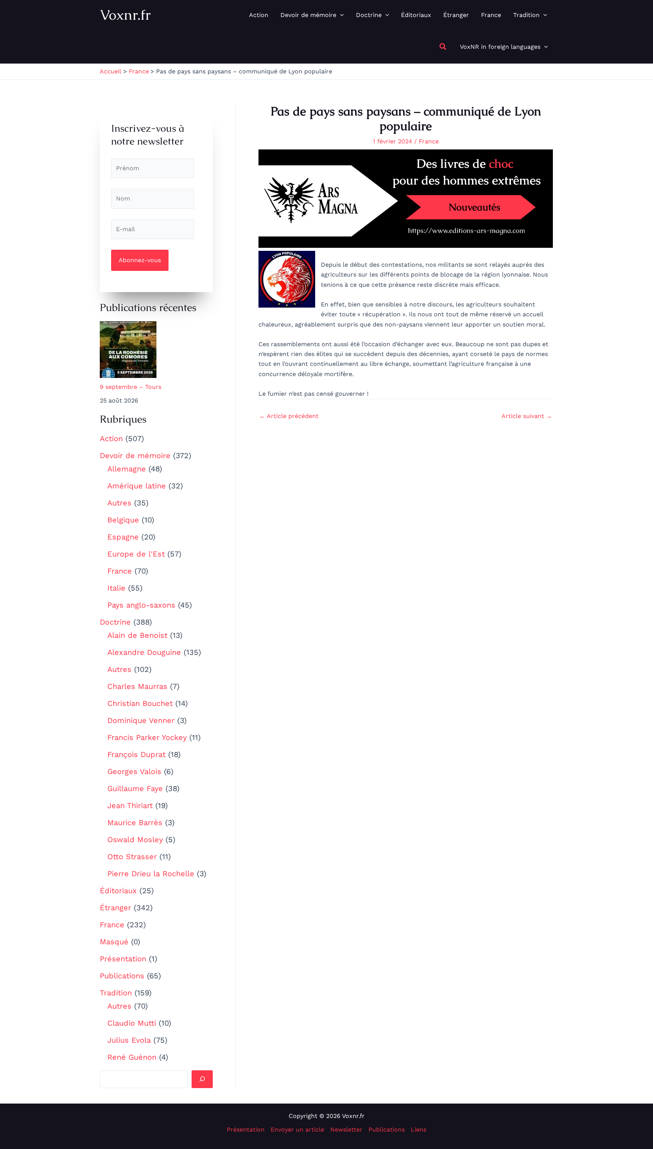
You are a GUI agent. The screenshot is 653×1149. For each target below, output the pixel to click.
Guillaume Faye (135, 788)
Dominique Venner (141, 720)
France (119, 570)
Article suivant (526, 416)
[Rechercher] (202, 1079)
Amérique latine (136, 485)
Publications (122, 975)
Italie (116, 587)
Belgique (123, 519)
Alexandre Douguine (144, 652)
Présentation (123, 958)
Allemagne (126, 468)
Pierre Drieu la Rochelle (150, 873)
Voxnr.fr (125, 15)
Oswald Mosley (135, 839)
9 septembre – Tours (130, 386)
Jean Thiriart (130, 805)
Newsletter (346, 1129)
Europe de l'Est (136, 553)
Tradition (116, 992)
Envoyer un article (297, 1129)
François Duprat (136, 754)
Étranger (115, 907)
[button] (340, 15)
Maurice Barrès (134, 822)
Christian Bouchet (140, 703)
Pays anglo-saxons (141, 604)
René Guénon (131, 1057)
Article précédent (289, 416)
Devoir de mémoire (135, 455)
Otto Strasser (132, 856)
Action (111, 438)
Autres (119, 502)
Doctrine (115, 622)
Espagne (123, 536)
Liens (418, 1129)
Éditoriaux (118, 890)
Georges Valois (134, 771)
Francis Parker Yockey (147, 737)
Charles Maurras (137, 686)
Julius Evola (129, 1040)
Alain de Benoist (137, 635)
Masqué (114, 941)
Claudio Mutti (131, 1023)
